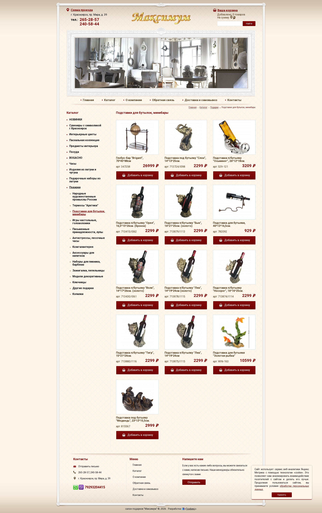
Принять (281, 495)
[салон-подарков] (161, 23)
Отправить (194, 482)
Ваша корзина (228, 10)
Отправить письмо (88, 466)
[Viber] (81, 488)
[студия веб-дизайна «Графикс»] (183, 508)
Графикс (190, 508)
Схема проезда (82, 10)
